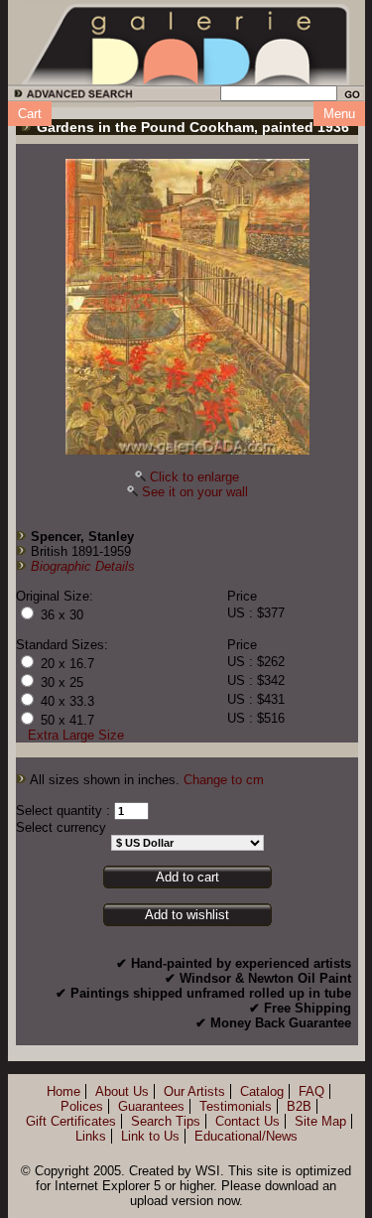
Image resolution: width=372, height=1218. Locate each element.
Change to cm (224, 779)
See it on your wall (195, 491)
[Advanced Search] (70, 96)
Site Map (320, 1121)
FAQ (311, 1091)
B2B (299, 1106)
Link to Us (150, 1136)
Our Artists (194, 1091)
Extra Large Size (76, 735)
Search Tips (165, 1121)
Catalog (262, 1091)
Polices (82, 1106)
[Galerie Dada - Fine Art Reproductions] (186, 42)
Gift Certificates (71, 1121)
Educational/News (246, 1136)
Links (90, 1136)
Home (63, 1091)
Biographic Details (83, 566)
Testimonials (235, 1106)
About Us (122, 1091)
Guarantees (151, 1106)
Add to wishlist (187, 914)
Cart (30, 113)
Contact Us (247, 1121)
